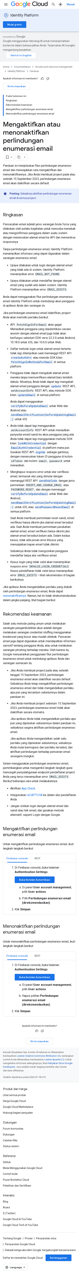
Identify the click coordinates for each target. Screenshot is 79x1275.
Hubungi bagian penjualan (18, 1112)
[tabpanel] (39, 888)
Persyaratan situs (46, 1238)
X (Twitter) (9, 1213)
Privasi (29, 1238)
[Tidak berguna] (48, 78)
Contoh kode (10, 1173)
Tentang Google (12, 1238)
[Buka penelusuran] (53, 4)
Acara (6, 1207)
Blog (5, 1201)
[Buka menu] (6, 4)
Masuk (71, 4)
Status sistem (11, 1146)
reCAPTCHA (34, 795)
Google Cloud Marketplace (18, 1106)
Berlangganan (58, 1257)
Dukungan (9, 1134)
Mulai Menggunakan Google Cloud (22, 1168)
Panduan (34, 71)
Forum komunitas (13, 1128)
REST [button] (37, 858)
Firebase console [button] (17, 858)
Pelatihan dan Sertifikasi (17, 1185)
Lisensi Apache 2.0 (54, 1059)
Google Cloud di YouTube (17, 1219)
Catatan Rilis (10, 1140)
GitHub (7, 1162)
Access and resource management (53, 66)
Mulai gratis (14, 24)
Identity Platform (24, 15)
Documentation (22, 66)
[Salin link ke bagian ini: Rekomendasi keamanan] (55, 614)
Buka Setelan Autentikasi (34, 879)
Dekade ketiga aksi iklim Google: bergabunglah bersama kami (40, 1250)
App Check (28, 788)
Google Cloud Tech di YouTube (20, 1225)
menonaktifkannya (14, 595)
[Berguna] (42, 78)
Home (6, 66)
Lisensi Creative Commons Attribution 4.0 (38, 1055)
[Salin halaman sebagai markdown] (19, 157)
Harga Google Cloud (14, 1101)
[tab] (17, 858)
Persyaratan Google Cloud (20, 1244)
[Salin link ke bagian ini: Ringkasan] (26, 215)
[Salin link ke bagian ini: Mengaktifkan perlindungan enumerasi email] (39, 835)
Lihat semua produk (14, 1095)
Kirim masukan (17, 86)
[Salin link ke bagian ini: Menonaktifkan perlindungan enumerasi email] (39, 932)
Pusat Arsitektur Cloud (16, 1179)
